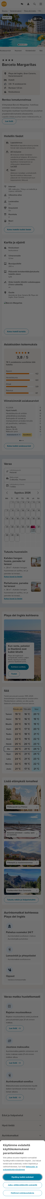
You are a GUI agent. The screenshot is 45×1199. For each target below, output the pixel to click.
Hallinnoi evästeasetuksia (22, 1193)
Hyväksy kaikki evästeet (23, 1177)
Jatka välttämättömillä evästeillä (22, 1185)
